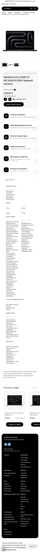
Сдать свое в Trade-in (13, 104)
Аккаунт (35, 8)
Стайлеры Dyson (25, 523)
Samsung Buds (8, 515)
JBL (21, 504)
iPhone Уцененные (25, 462)
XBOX (22, 508)
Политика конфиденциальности (12, 451)
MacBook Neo (24, 475)
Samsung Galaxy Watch (10, 473)
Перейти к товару (15, 424)
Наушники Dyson (25, 521)
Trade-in (6, 455)
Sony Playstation (8, 532)
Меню (8, 8)
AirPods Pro (23, 488)
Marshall (23, 506)
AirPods (23, 481)
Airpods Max (24, 486)
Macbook (23, 470)
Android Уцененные (26, 467)
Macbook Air (24, 473)
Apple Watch (7, 475)
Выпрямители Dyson (26, 519)
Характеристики (9, 180)
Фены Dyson (24, 526)
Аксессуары (7, 512)
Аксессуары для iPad (9, 519)
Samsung (23, 464)
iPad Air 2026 (7, 486)
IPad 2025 (6, 484)
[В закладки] (31, 20)
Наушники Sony (8, 534)
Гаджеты (23, 494)
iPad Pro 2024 (7, 488)
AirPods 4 (23, 484)
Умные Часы (7, 470)
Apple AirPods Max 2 (25, 491)
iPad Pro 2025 (7, 491)
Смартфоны (24, 455)
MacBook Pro (24, 478)
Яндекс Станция (25, 501)
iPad (5, 481)
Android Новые (24, 458)
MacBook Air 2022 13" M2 (11, 494)
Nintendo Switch (25, 499)
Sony (5, 529)
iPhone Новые (24, 460)
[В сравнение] (35, 20)
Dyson (22, 512)
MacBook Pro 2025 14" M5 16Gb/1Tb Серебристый (14, 414)
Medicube (23, 497)
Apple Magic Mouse (8, 517)
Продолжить (33, 546)
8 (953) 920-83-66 (9, 1)
